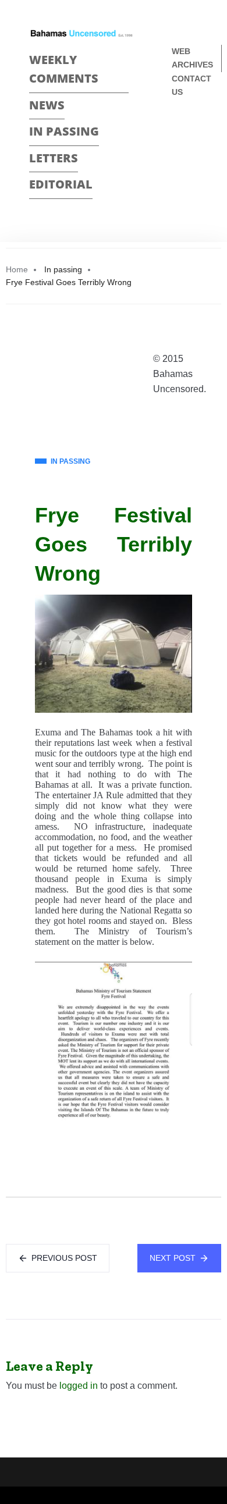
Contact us (191, 85)
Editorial (61, 184)
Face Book (177, 131)
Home (17, 269)
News (47, 105)
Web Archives (192, 58)
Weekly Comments (63, 69)
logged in (78, 1386)
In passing (64, 131)
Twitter (177, 151)
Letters (53, 158)
